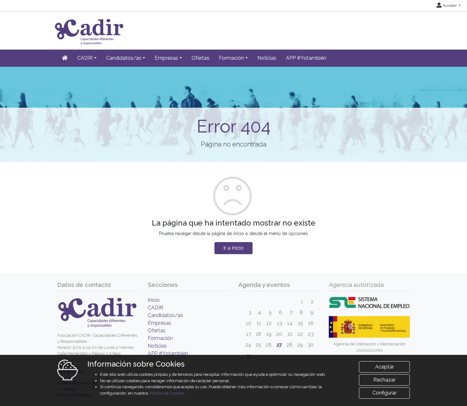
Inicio (154, 300)
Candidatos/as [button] (123, 58)
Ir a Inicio (233, 248)
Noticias (266, 58)
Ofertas (200, 58)
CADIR (155, 308)
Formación (160, 338)
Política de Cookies (166, 393)
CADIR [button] (85, 58)
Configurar (384, 393)
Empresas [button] (166, 58)
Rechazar (384, 380)
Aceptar (384, 367)
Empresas (159, 323)
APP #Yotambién (306, 58)
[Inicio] (64, 58)
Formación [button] (231, 58)
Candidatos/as (165, 315)
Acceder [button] (450, 5)
